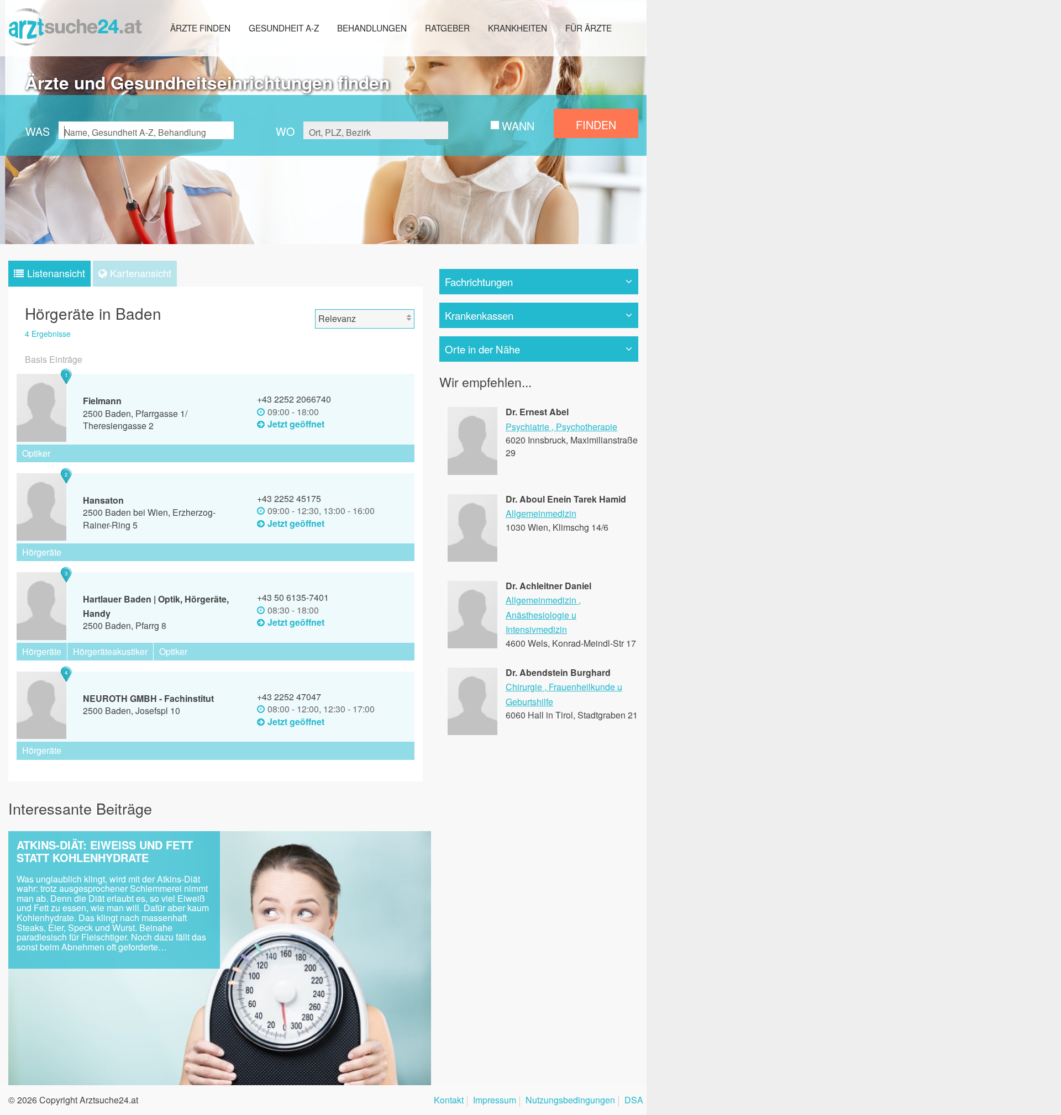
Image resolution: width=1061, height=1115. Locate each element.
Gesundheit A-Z (284, 28)
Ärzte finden (200, 28)
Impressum (494, 1101)
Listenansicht (56, 273)
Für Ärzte (588, 28)
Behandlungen (372, 28)
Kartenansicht (140, 273)
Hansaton (103, 500)
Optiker (36, 453)
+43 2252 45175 (289, 498)
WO (285, 131)
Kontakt (449, 1101)
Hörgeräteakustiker (110, 651)
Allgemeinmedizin (541, 513)
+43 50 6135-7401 (293, 597)
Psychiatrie (527, 426)
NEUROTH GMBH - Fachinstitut (148, 698)
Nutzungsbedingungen (570, 1101)
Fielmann (102, 400)
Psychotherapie (586, 426)
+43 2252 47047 (289, 696)
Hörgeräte (41, 552)
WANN (518, 126)
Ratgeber (447, 28)
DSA (633, 1101)
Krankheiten (517, 28)
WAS (37, 131)
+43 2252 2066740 (294, 399)
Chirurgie (524, 686)
